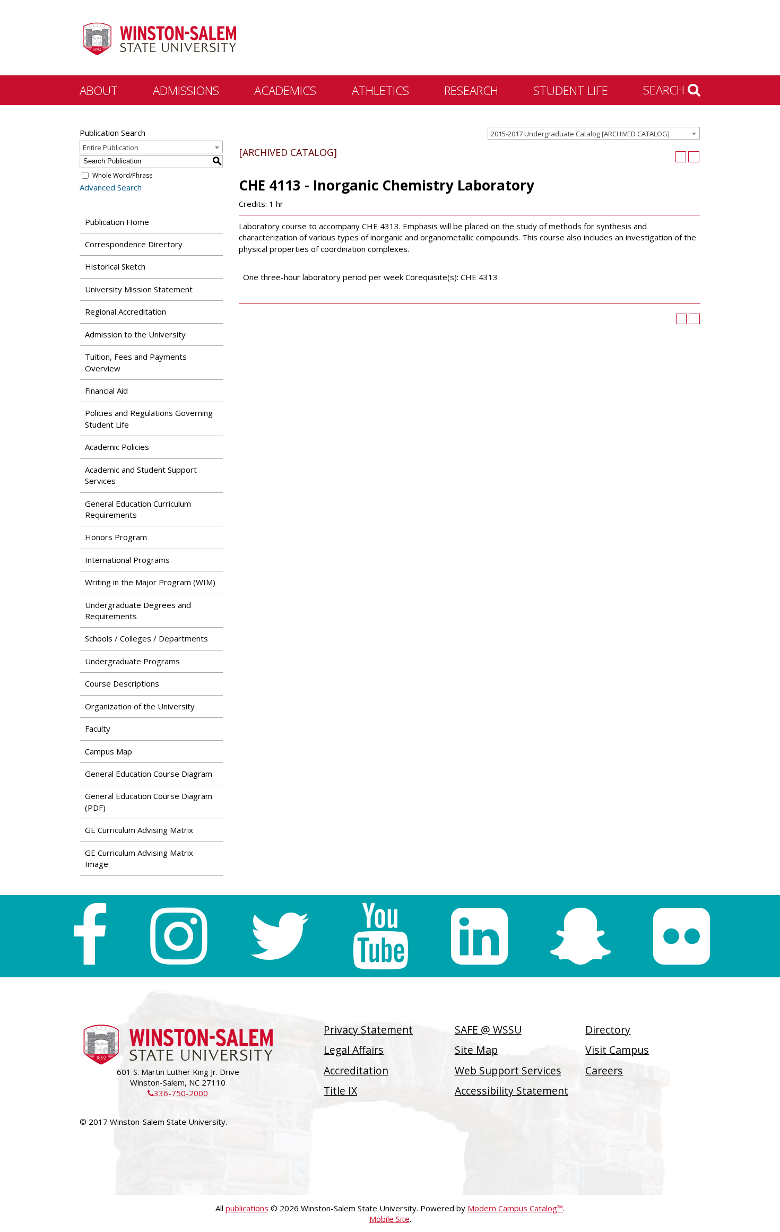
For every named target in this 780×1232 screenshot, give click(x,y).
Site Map (476, 1050)
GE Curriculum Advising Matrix (139, 830)
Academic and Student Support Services (141, 475)
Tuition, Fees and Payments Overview (136, 362)
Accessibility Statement (511, 1090)
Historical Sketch (115, 266)
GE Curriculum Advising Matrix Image (139, 858)
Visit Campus (617, 1050)
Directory (607, 1029)
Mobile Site (389, 1218)
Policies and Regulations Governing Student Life (149, 418)
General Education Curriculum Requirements (138, 509)
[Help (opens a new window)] (693, 156)
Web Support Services (508, 1070)
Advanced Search (111, 187)
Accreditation (356, 1070)
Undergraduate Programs (132, 661)
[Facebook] (89, 936)
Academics (285, 90)
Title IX (340, 1090)
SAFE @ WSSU (488, 1029)
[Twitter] (279, 936)
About (99, 90)
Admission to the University (135, 334)
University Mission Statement (139, 289)
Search (665, 90)
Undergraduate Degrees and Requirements (138, 610)
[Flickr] (681, 936)
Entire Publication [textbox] (110, 147)
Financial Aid (106, 390)
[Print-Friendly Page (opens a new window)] (681, 156)
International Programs (127, 559)
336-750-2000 (178, 1093)
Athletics (380, 90)
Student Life (570, 90)
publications (247, 1208)
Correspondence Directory (134, 244)
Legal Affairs (354, 1050)
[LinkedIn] (479, 936)
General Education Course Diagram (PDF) (148, 801)
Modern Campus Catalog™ (515, 1208)
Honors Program (116, 537)
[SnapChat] (580, 936)
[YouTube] (380, 936)
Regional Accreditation (125, 311)
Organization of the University (140, 706)
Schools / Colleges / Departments (146, 638)
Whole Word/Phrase (122, 175)
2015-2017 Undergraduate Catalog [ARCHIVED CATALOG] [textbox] (580, 133)
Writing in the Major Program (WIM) (150, 582)
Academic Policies (117, 446)
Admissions (186, 90)
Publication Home (117, 221)
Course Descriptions (122, 683)
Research (471, 90)
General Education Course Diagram (148, 773)
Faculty (97, 728)
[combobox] (594, 133)
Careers (604, 1070)
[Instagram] (178, 936)
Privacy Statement (368, 1029)
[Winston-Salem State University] (159, 39)
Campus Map (108, 751)
